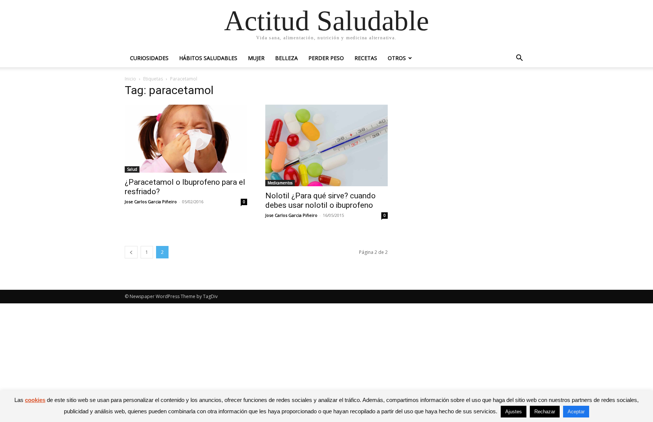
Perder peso (326, 58)
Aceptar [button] (576, 411)
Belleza (286, 58)
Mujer (256, 58)
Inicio (130, 79)
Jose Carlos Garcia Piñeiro (151, 201)
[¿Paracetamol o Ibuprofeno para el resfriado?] (186, 139)
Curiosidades (149, 58)
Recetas (365, 58)
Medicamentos (280, 182)
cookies (35, 400)
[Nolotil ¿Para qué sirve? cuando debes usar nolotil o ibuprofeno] (326, 145)
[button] (519, 58)
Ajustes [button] (513, 411)
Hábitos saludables (208, 58)
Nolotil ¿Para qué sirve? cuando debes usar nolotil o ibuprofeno (320, 200)
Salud (132, 169)
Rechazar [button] (544, 411)
